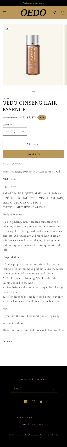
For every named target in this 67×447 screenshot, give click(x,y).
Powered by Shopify (49, 435)
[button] (4, 13)
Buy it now (33, 154)
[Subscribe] (53, 389)
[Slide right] (41, 92)
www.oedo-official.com (28, 435)
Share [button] (10, 341)
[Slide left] (26, 92)
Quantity (7, 124)
